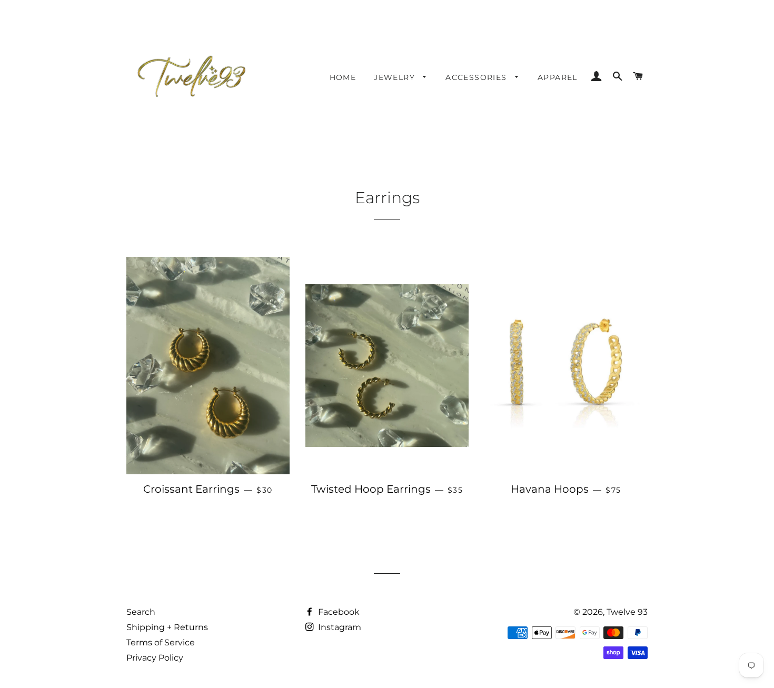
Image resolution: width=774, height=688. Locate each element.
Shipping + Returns (167, 627)
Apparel (558, 77)
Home (343, 77)
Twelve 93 (627, 612)
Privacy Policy (154, 658)
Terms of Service (160, 642)
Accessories (477, 77)
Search (140, 612)
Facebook (338, 612)
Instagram (338, 627)
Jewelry (396, 77)
